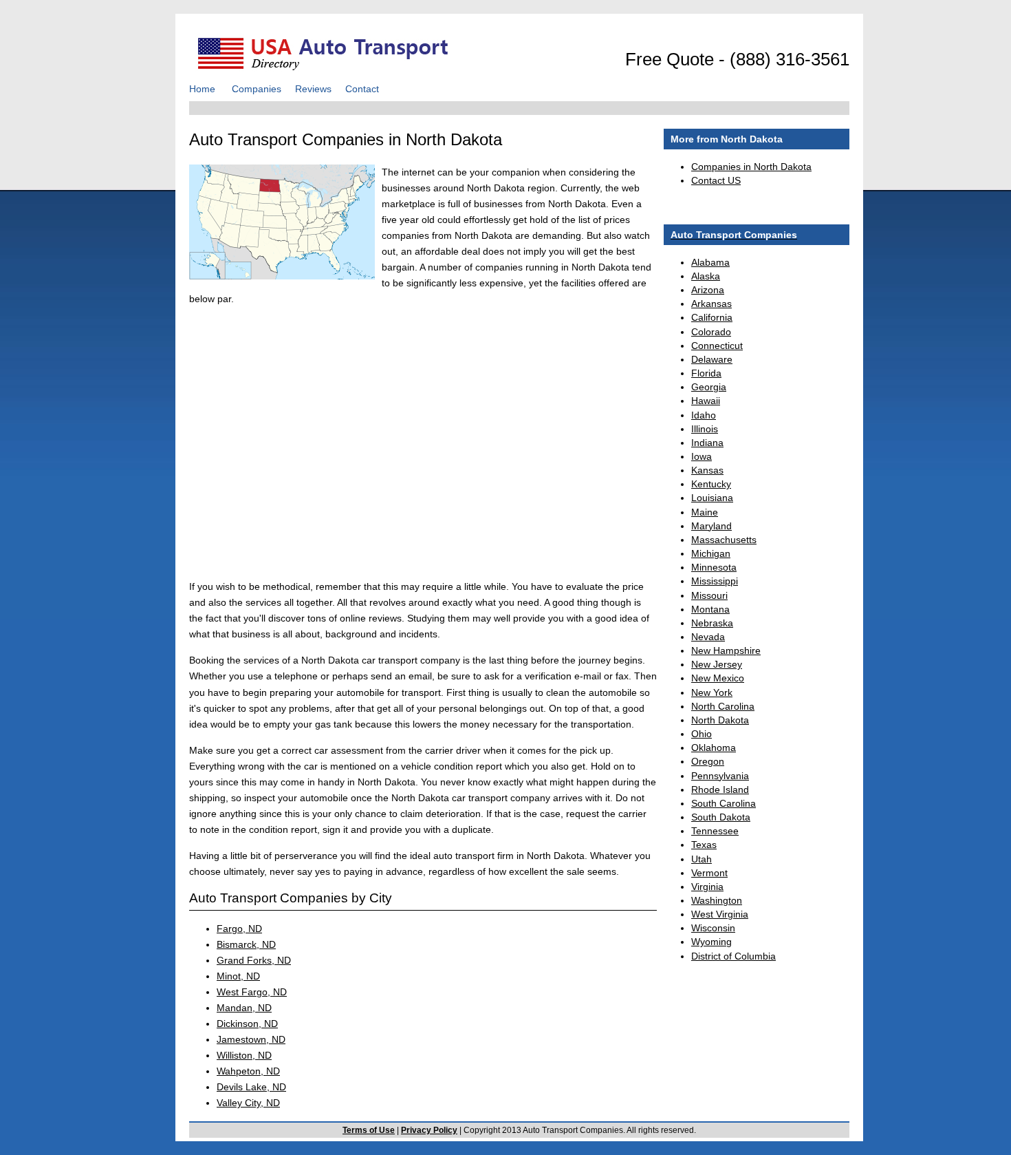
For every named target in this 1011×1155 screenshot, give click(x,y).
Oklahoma (713, 747)
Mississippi (714, 580)
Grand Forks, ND (254, 960)
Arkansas (711, 303)
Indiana (707, 442)
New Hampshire (726, 650)
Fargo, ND (239, 928)
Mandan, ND (244, 1007)
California (711, 317)
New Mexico (717, 678)
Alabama (710, 262)
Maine (704, 512)
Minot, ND (238, 976)
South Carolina (723, 803)
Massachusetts (724, 539)
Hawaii (705, 400)
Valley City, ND (248, 1102)
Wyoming (711, 941)
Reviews (313, 88)
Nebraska (712, 622)
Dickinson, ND (247, 1023)
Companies (256, 88)
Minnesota (714, 567)
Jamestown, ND (251, 1039)
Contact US (716, 180)
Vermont (709, 872)
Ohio (701, 733)
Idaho (703, 415)
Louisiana (712, 497)
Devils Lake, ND (251, 1086)
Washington (716, 900)
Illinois (704, 428)
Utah (701, 859)
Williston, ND (244, 1055)
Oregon (707, 761)
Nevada (708, 636)
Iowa (701, 456)
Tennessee (715, 830)
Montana (710, 609)
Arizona (707, 289)
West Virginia (719, 914)
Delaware (711, 359)
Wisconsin (713, 927)
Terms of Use (369, 1130)
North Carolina (722, 706)
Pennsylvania (720, 775)
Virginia (707, 886)
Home (202, 88)
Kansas (707, 470)
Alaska (705, 276)
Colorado (711, 331)
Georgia (708, 386)
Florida (706, 373)
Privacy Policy (429, 1130)
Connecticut (717, 345)
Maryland (711, 525)
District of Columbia (733, 956)
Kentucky (711, 483)
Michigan (710, 553)
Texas (704, 844)
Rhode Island (720, 789)
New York (711, 692)
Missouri (709, 595)
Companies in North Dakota (751, 166)
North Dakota (720, 719)
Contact (362, 88)
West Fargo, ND (252, 991)
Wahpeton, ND (248, 1071)
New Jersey (716, 664)
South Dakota (720, 817)
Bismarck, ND (246, 944)
